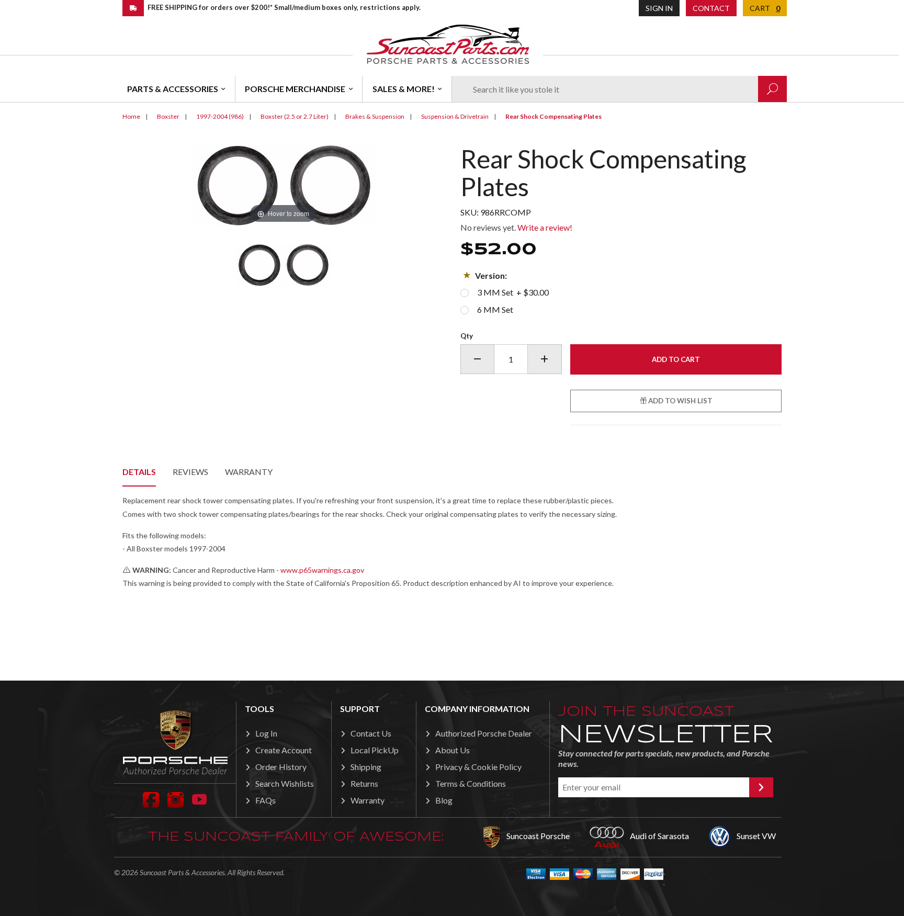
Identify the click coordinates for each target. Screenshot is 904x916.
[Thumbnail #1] (283, 265)
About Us (452, 750)
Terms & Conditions (470, 783)
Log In (266, 733)
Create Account (283, 750)
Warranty (249, 472)
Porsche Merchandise (295, 89)
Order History (281, 767)
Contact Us (371, 733)
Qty (466, 336)
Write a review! (544, 227)
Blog (444, 800)
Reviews (190, 472)
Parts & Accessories (172, 89)
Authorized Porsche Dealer (483, 733)
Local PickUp (375, 750)
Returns (364, 783)
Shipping (366, 767)
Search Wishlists (284, 783)
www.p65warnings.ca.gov (322, 570)
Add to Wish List (680, 401)
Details (139, 472)
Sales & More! (403, 89)
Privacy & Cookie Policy (478, 767)
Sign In (659, 8)
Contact (711, 8)
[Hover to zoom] (283, 184)
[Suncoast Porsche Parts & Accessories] (448, 43)
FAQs (265, 800)
